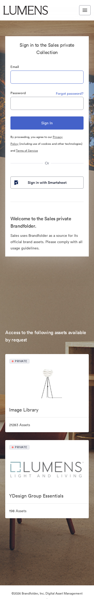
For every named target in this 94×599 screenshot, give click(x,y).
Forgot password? (70, 93)
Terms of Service (27, 150)
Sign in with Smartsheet (47, 182)
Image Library (23, 410)
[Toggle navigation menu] (85, 10)
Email (14, 67)
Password (18, 93)
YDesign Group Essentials (36, 496)
